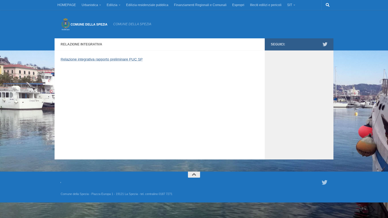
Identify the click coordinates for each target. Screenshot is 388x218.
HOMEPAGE (66, 5)
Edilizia (112, 5)
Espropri (238, 5)
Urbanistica (90, 5)
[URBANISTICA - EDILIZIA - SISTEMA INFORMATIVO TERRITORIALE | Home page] (85, 24)
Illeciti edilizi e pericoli (266, 5)
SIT (289, 5)
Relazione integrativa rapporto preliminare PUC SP (102, 59)
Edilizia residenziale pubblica (147, 5)
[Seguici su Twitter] (325, 44)
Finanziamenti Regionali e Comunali (200, 5)
